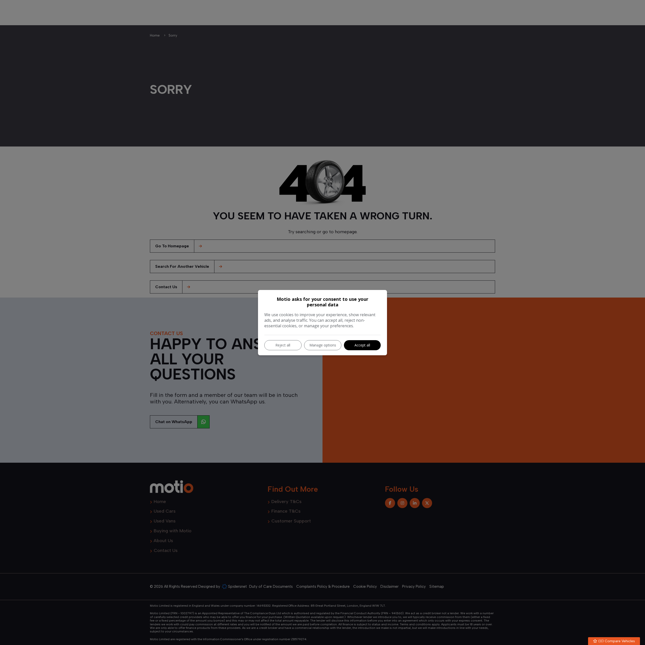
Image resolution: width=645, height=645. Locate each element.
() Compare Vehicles (616, 641)
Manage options (322, 345)
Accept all (362, 345)
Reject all (282, 345)
